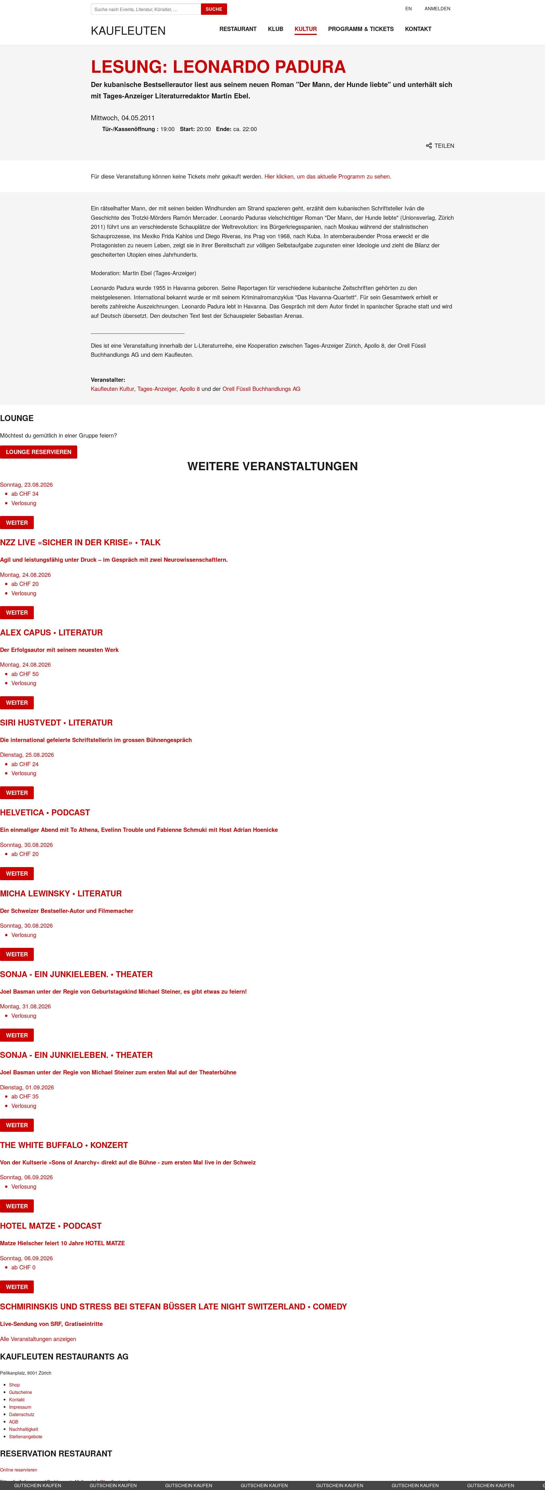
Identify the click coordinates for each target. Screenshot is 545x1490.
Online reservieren (18, 1469)
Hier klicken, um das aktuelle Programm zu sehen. (328, 176)
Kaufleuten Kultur (112, 388)
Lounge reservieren (38, 451)
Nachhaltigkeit (23, 1429)
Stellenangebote (25, 1436)
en (408, 8)
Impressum (20, 1407)
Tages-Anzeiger (156, 388)
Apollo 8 (190, 388)
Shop (14, 1384)
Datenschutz (21, 1414)
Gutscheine (20, 1392)
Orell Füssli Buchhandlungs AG (262, 388)
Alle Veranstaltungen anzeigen (38, 1338)
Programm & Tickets (361, 28)
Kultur (306, 28)
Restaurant (238, 28)
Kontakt (418, 28)
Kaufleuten (128, 30)
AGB (13, 1421)
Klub (275, 28)
